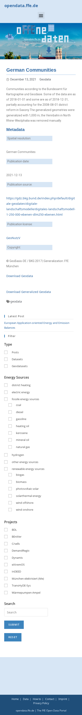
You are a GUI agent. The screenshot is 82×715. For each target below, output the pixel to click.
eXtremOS (18, 564)
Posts (15, 352)
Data (26, 699)
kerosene (22, 433)
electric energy (21, 392)
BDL (14, 530)
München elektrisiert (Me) (28, 578)
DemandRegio (20, 550)
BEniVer (16, 536)
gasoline (21, 419)
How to (37, 699)
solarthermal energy (28, 496)
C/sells (16, 544)
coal (18, 405)
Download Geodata (19, 276)
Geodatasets (20, 366)
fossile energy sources (25, 399)
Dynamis (17, 558)
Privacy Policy (41, 703)
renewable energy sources (28, 469)
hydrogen (18, 455)
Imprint (62, 699)
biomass (21, 482)
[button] (41, 15)
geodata (16, 301)
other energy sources (25, 462)
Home (15, 699)
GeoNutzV (13, 238)
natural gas (23, 447)
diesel (19, 412)
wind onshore (24, 509)
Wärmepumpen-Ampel (26, 592)
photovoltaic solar (27, 489)
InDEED (16, 571)
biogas (20, 475)
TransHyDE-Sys (21, 585)
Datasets (17, 359)
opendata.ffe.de (21, 5)
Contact (49, 699)
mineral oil (22, 440)
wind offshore (24, 503)
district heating (21, 385)
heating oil (22, 426)
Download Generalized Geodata (28, 292)
